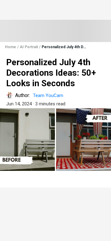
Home (10, 47)
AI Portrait (29, 47)
